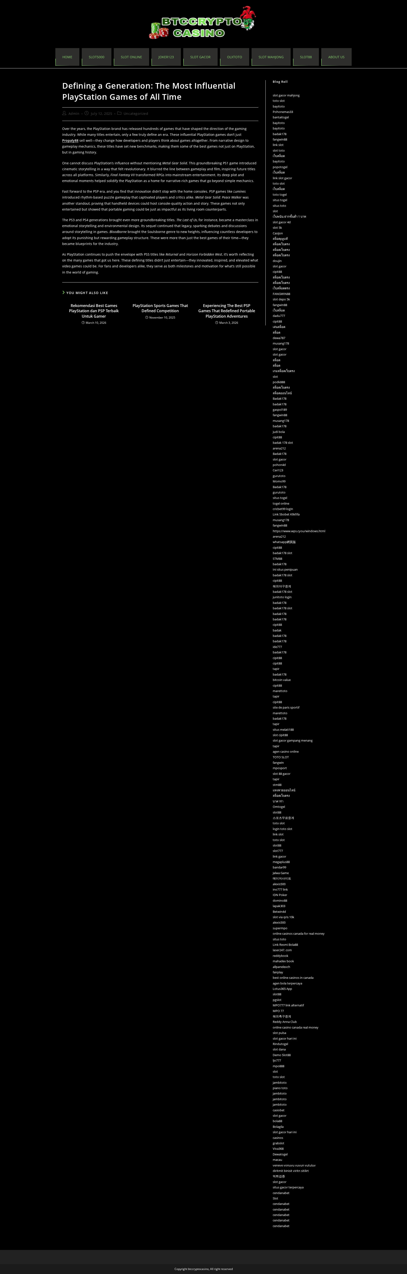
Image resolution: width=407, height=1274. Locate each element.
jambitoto (280, 1082)
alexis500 (279, 884)
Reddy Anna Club (285, 1022)
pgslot (277, 1000)
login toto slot (282, 829)
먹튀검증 (279, 1176)
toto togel (280, 194)
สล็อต (276, 332)
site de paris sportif (286, 707)
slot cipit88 (280, 735)
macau (277, 1160)
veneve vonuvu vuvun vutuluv (294, 1165)
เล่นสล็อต (279, 327)
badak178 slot (282, 553)
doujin (277, 261)
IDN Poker (280, 895)
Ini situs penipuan (285, 569)
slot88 (277, 812)
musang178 (281, 343)
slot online (131, 57)
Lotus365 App (282, 989)
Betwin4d (279, 911)
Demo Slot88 (282, 1055)
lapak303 (279, 906)
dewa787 (279, 338)
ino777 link (280, 889)
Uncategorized (136, 113)
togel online (281, 503)
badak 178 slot (283, 442)
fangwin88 (280, 139)
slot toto (279, 150)
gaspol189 (280, 409)
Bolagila (278, 1127)
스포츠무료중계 (283, 818)
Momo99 (279, 481)
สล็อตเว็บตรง (281, 244)
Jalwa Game (281, 873)
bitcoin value (282, 680)
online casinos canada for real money (299, 933)
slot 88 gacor (281, 774)
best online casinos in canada (293, 977)
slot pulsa (279, 1033)
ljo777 (277, 1060)
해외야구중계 (282, 586)
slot (275, 211)
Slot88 (306, 57)
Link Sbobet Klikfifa (286, 514)
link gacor (279, 856)
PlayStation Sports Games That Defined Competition (160, 308)
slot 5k (277, 227)
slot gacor (279, 266)
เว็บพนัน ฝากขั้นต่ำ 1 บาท (289, 216)
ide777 (277, 647)
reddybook (280, 956)
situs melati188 (283, 729)
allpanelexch (281, 967)
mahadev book (283, 961)
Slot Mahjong (271, 57)
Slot (275, 1198)
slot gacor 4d (282, 222)
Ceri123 (278, 470)
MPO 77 (278, 1011)
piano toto (280, 1088)
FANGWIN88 (281, 294)
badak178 (279, 134)
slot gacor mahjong (286, 95)
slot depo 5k (281, 299)
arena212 (279, 448)
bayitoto (279, 106)
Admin (74, 113)
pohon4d (279, 465)
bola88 (277, 1121)
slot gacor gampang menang (293, 740)
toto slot (279, 101)
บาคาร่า (278, 801)
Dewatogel (280, 1154)
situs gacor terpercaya (288, 1187)
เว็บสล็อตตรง (281, 288)
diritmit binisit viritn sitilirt (291, 1171)
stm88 (277, 785)
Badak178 (279, 398)
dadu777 (279, 316)
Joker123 (166, 57)
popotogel (280, 167)
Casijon (278, 233)
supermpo (280, 928)
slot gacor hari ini (285, 1038)
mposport (280, 768)
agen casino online (286, 751)
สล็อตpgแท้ (280, 239)
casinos (278, 1138)
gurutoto (279, 476)
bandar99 (279, 867)
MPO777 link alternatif (288, 1005)
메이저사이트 (282, 878)
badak (277, 630)
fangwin (278, 762)
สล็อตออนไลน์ (282, 393)
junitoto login (282, 597)
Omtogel (279, 807)
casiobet (279, 1110)
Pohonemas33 (283, 112)
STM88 (277, 558)
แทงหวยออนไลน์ (284, 790)
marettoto (280, 691)
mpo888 (278, 1066)
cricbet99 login (283, 509)
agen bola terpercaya (287, 983)
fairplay (278, 972)
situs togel (280, 200)
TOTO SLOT (281, 757)
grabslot (278, 1143)
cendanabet (281, 1193)
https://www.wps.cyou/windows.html (299, 531)
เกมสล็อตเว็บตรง (284, 371)
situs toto (279, 205)
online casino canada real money (295, 1027)
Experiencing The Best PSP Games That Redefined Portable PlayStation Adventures (226, 311)
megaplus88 (281, 862)
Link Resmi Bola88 (285, 944)
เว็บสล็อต (279, 156)
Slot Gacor (200, 57)
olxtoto (234, 57)
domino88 (280, 900)
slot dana (279, 1049)
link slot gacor (282, 178)
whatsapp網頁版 (284, 542)
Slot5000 (96, 57)
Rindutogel (280, 1044)
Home (67, 57)
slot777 (278, 851)
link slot (278, 145)
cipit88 (277, 272)
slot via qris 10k (283, 917)
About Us (336, 57)
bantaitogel (281, 117)
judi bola (279, 432)
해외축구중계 (282, 1016)
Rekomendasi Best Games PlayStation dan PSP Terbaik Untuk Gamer (94, 311)
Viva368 (278, 1148)
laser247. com (282, 950)
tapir (276, 669)
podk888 (279, 382)
